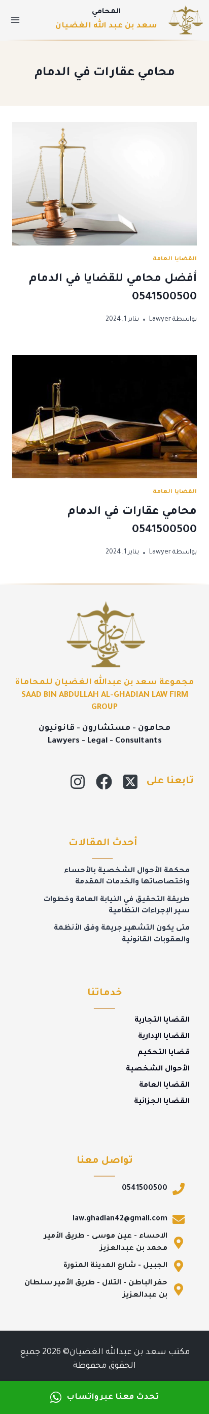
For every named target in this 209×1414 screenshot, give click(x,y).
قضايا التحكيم (163, 1053)
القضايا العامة (175, 259)
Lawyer (160, 319)
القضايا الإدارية (164, 1037)
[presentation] (104, 183)
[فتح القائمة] (15, 19)
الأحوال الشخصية (158, 1069)
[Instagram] (77, 782)
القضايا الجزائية (162, 1102)
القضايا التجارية (162, 1021)
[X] (130, 782)
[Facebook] (104, 782)
